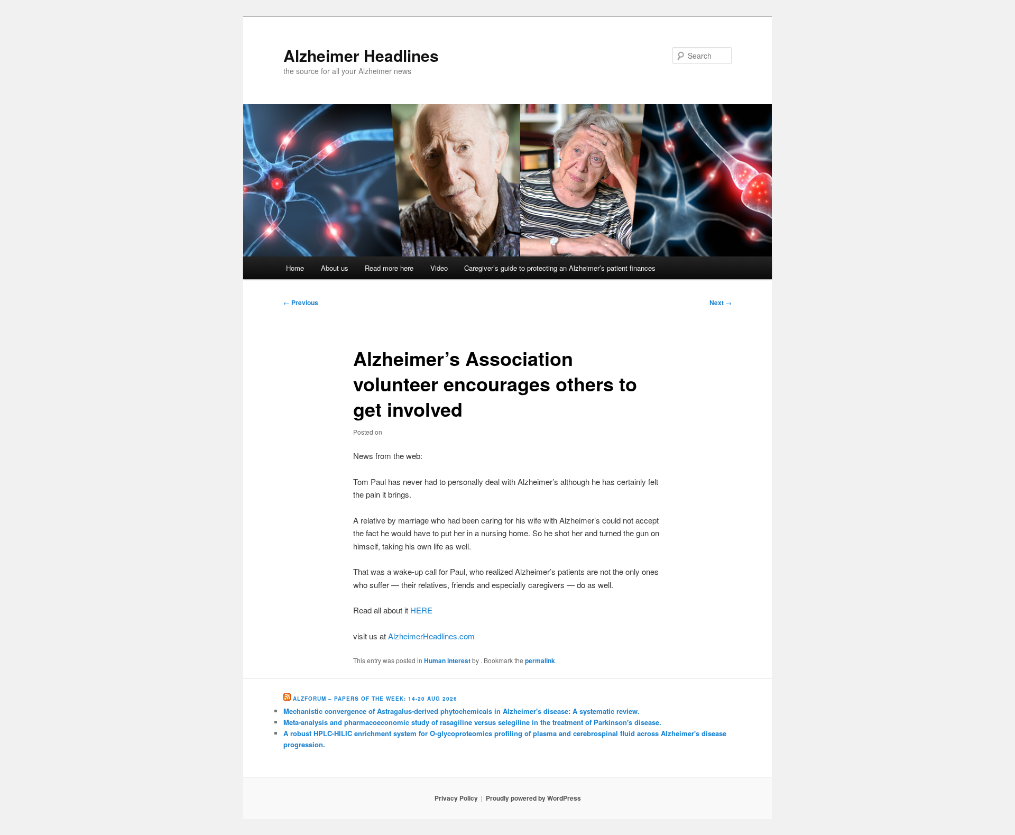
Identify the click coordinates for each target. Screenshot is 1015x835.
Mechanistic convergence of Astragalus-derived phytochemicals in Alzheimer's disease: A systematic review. (461, 711)
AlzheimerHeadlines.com (431, 635)
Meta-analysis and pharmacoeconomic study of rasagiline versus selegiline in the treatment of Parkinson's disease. (472, 722)
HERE (421, 610)
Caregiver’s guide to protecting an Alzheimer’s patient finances (560, 268)
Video (439, 268)
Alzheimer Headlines (361, 55)
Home (295, 268)
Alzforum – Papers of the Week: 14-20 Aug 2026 (375, 698)
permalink (540, 660)
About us (334, 268)
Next (720, 302)
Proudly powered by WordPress (533, 798)
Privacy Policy (456, 798)
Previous (300, 302)
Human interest (447, 660)
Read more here (389, 268)
